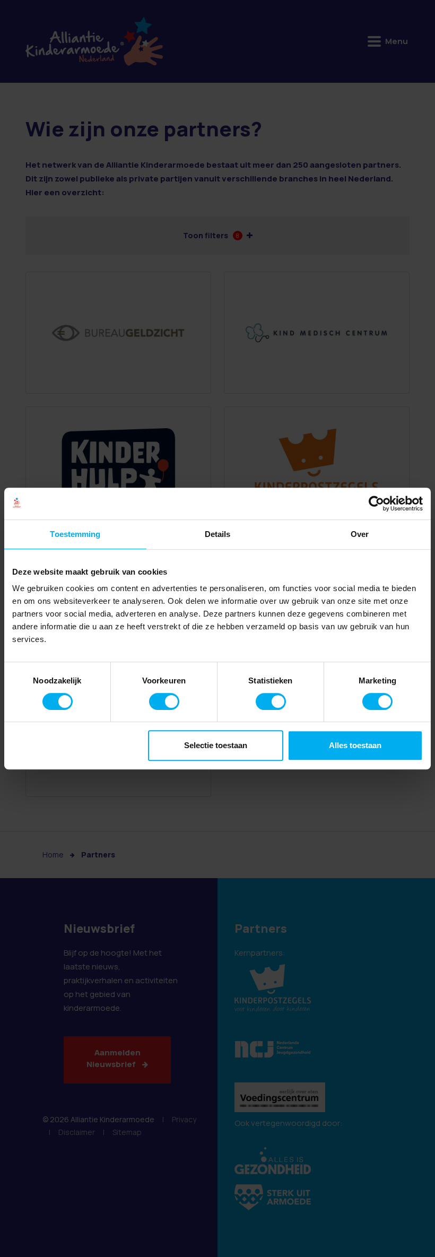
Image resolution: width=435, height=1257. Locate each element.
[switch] (164, 701)
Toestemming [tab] (75, 534)
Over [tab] (360, 534)
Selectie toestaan (215, 745)
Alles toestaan (355, 745)
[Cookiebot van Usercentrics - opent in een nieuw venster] (376, 504)
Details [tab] (218, 534)
